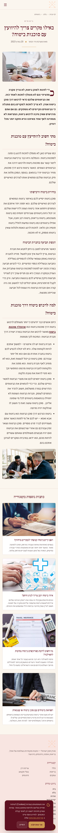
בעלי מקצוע (24, 771)
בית (54, 789)
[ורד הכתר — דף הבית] (52, 4)
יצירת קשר (51, 799)
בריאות (53, 771)
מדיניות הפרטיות (36, 817)
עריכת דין (25, 768)
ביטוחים (37, 14)
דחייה (22, 824)
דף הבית (53, 14)
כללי (54, 768)
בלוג (45, 14)
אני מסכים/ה (36, 824)
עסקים (53, 775)
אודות (53, 796)
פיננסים (25, 775)
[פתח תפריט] (5, 5)
